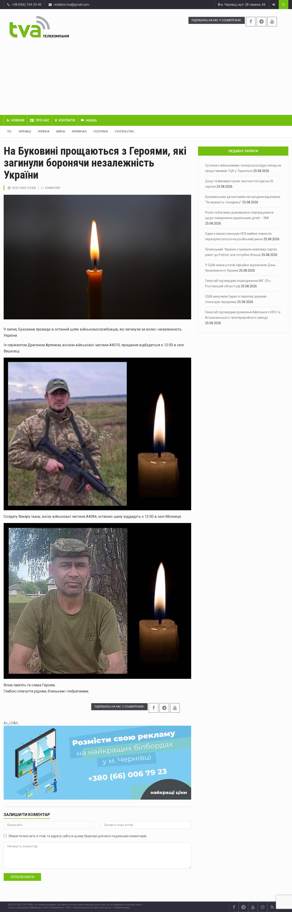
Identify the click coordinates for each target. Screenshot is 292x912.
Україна (44, 131)
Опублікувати (22, 877)
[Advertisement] (146, 76)
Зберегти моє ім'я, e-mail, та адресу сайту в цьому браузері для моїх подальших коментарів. (77, 836)
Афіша (91, 120)
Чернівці (24, 131)
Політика (101, 131)
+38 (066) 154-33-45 (26, 4)
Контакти (67, 120)
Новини (17, 120)
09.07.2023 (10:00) (24, 187)
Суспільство (124, 131)
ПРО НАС (42, 120)
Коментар (52, 187)
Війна (60, 131)
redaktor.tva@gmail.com (71, 4)
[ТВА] (62, 27)
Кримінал (79, 131)
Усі (9, 131)
